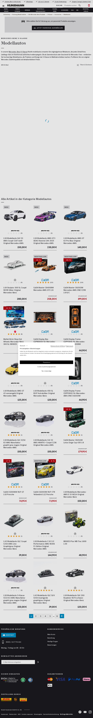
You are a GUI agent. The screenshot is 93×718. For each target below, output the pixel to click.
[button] (24, 345)
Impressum (69, 346)
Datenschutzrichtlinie (58, 346)
